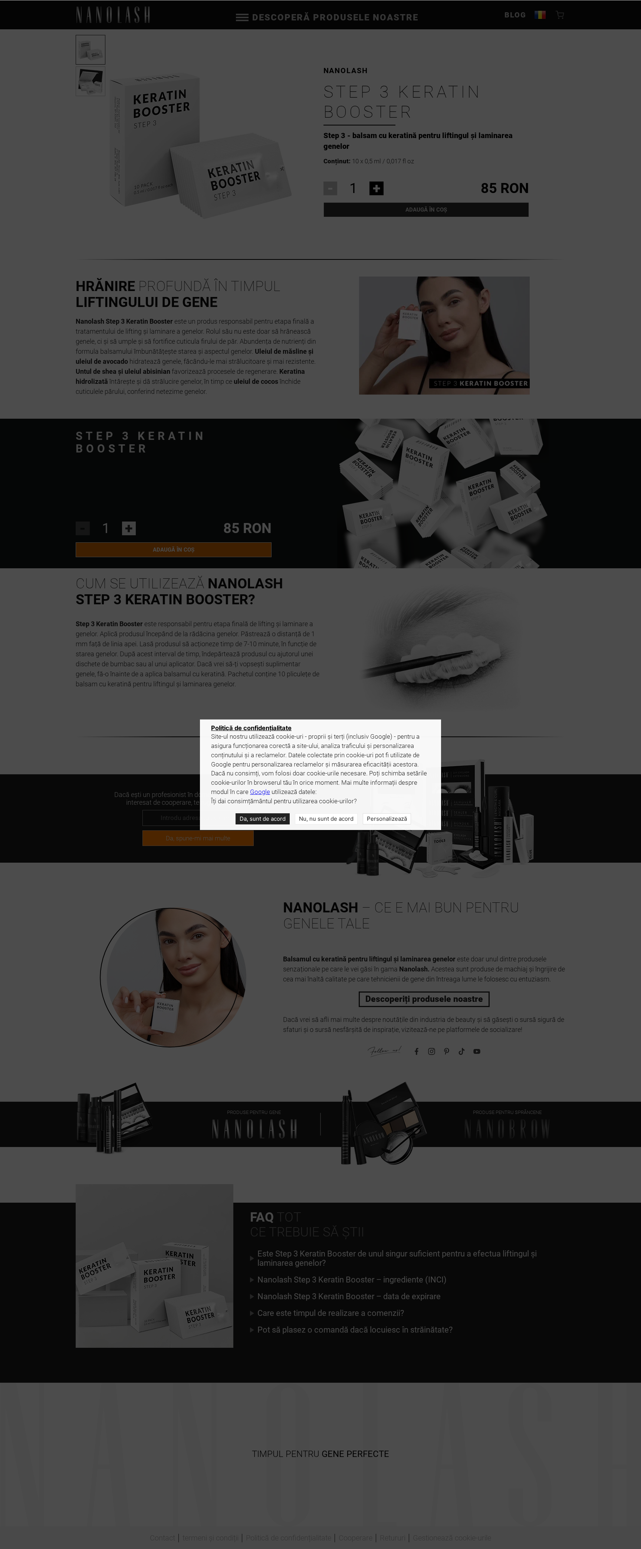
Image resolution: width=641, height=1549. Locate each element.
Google (260, 791)
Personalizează (387, 818)
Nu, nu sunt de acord (326, 818)
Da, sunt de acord (263, 818)
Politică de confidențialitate (251, 728)
